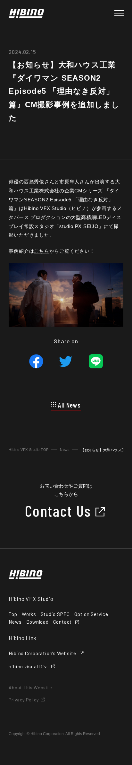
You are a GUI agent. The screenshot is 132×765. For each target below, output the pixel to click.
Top (13, 614)
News (65, 450)
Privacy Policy (24, 699)
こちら (41, 251)
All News (69, 404)
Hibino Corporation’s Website (42, 653)
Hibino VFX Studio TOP (29, 450)
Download (37, 622)
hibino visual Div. (28, 666)
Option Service (91, 614)
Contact (62, 622)
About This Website (30, 687)
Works (29, 614)
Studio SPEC (55, 614)
